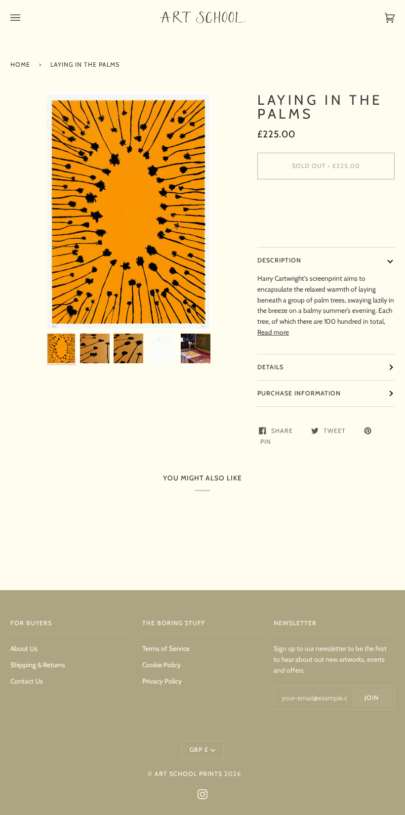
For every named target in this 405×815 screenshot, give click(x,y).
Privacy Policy (162, 681)
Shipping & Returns (37, 665)
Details (270, 367)
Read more (273, 332)
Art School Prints (188, 773)
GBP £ (199, 749)
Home (20, 64)
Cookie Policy (161, 665)
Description (279, 260)
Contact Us (26, 681)
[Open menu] (25, 17)
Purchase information (299, 393)
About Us (24, 648)
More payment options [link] (290, 225)
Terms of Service (166, 648)
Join (371, 697)
